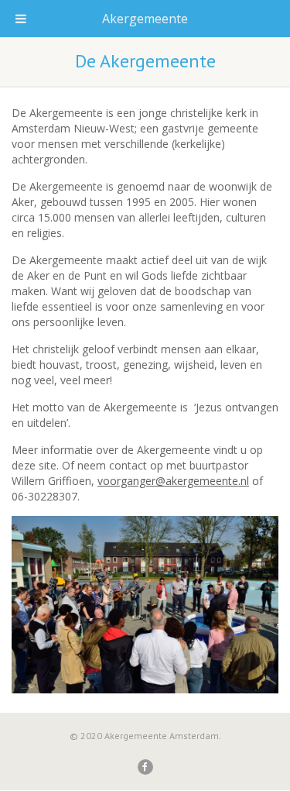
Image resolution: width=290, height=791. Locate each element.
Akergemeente (145, 18)
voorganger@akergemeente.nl (173, 480)
